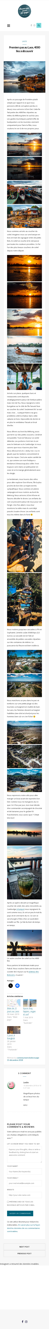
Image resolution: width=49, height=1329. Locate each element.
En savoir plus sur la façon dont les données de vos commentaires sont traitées (23, 1228)
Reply (25, 1105)
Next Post (24, 1247)
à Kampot (20, 909)
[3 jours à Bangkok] (13, 1030)
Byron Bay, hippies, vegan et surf (29, 1011)
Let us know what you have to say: (23, 1144)
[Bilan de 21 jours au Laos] (13, 1003)
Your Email (12, 1178)
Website (10, 1190)
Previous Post (25, 1253)
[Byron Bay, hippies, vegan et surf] (29, 1003)
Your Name (12, 1166)
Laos (24, 41)
